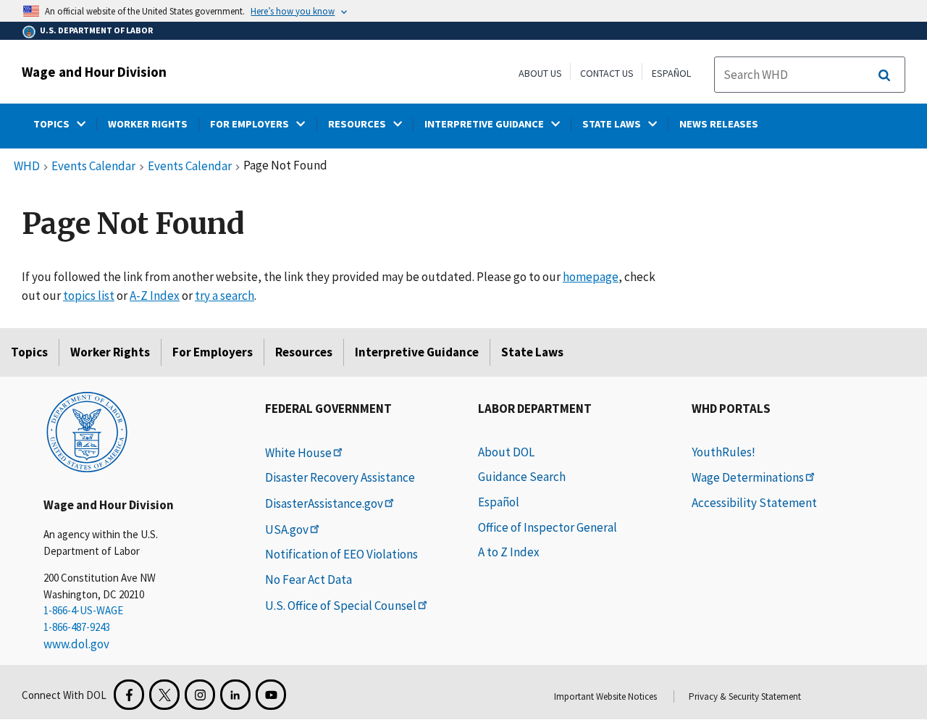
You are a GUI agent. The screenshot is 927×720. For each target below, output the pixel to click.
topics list (88, 296)
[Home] (86, 431)
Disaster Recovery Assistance (340, 477)
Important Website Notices (605, 696)
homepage (590, 277)
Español (671, 73)
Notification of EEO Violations (341, 554)
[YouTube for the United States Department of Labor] (271, 694)
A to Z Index (509, 552)
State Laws (532, 352)
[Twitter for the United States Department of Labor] (164, 694)
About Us (540, 73)
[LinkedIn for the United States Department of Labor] (235, 694)
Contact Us (607, 73)
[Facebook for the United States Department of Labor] (129, 694)
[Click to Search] (884, 75)
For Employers (212, 352)
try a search (224, 296)
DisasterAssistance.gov (324, 503)
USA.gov (287, 529)
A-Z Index (155, 296)
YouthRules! (723, 452)
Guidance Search (522, 477)
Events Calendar (93, 167)
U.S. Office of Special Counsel (340, 606)
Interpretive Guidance (417, 352)
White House (298, 453)
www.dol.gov (76, 644)
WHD (27, 167)
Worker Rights (110, 352)
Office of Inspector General (547, 527)
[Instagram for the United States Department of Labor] (200, 694)
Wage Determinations (748, 477)
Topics (29, 352)
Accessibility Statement (754, 503)
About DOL (506, 452)
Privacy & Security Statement (745, 696)
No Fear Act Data (308, 579)
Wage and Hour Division (94, 71)
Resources (303, 352)
